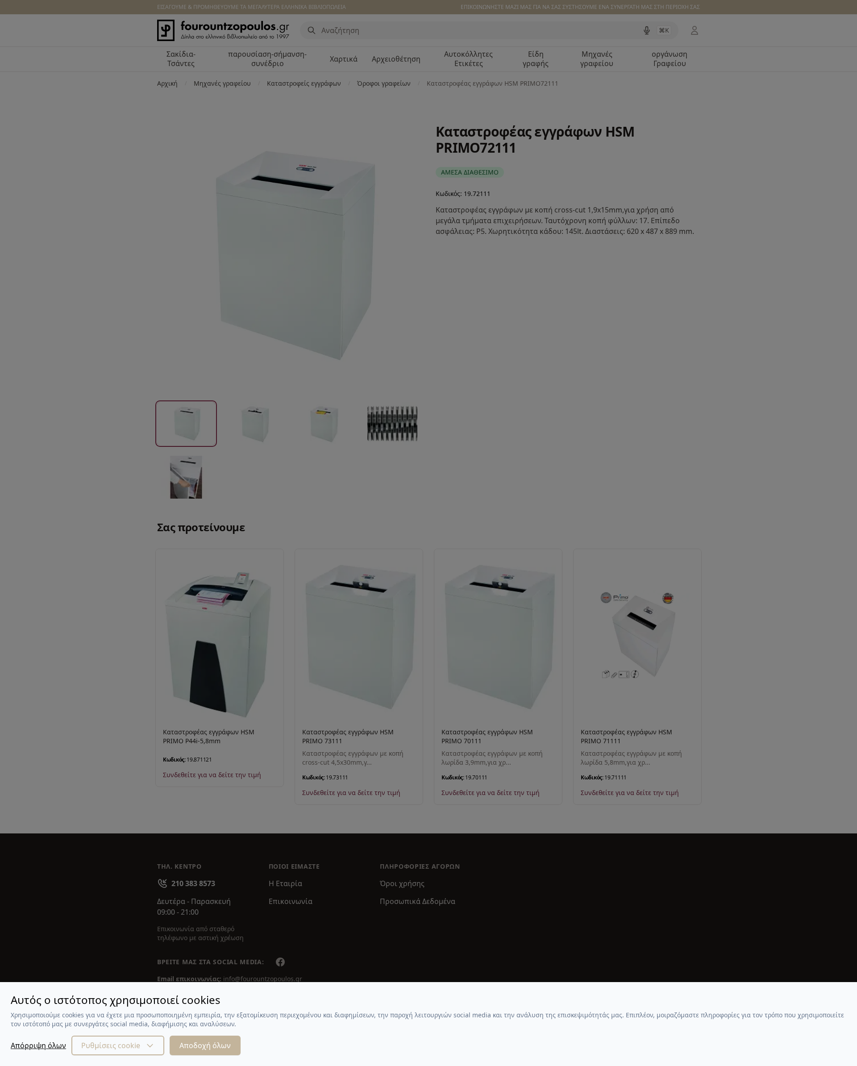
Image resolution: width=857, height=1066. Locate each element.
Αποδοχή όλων (205, 1045)
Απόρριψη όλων (38, 1045)
